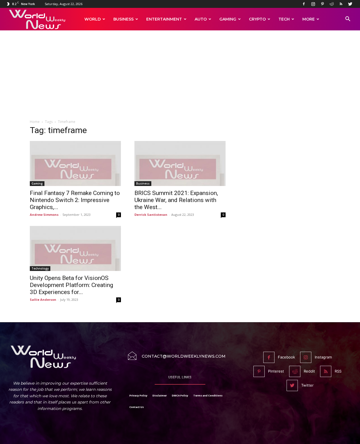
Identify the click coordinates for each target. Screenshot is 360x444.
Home (35, 121)
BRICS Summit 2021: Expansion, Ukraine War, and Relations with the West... (176, 200)
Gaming (227, 19)
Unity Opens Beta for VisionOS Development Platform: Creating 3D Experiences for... (71, 285)
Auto (201, 19)
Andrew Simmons (44, 214)
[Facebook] (304, 4)
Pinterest (276, 371)
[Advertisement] (180, 78)
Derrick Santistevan (150, 214)
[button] (347, 19)
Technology (40, 268)
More (308, 19)
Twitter (307, 385)
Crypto (257, 19)
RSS (338, 371)
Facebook (286, 357)
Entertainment (164, 19)
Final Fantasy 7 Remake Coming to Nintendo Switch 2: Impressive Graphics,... (75, 200)
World (92, 19)
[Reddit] (331, 4)
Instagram (323, 357)
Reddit (309, 371)
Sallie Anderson (43, 299)
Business (123, 19)
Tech (284, 19)
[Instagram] (313, 4)
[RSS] (341, 4)
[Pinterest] (322, 4)
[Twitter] (350, 4)
